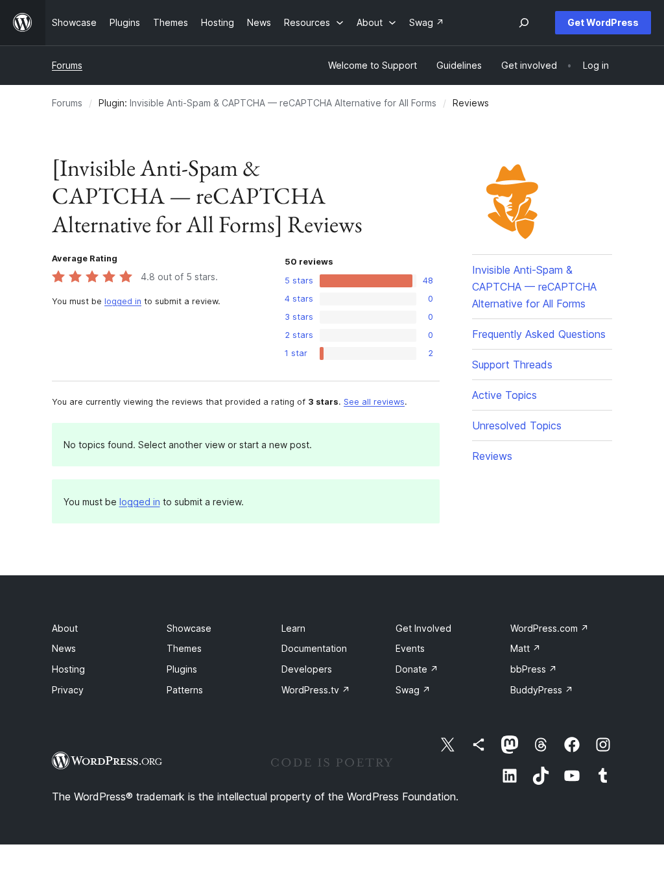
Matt (525, 648)
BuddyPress (541, 689)
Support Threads (512, 364)
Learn (293, 628)
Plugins (182, 669)
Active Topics (504, 395)
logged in (122, 301)
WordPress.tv (315, 689)
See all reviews (374, 402)
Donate (417, 669)
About (65, 628)
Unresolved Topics (517, 425)
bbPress (533, 669)
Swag (413, 689)
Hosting (68, 669)
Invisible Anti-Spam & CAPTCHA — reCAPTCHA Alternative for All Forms (283, 102)
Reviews (492, 455)
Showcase (189, 628)
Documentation (314, 648)
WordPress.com (549, 628)
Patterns (185, 689)
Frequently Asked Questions (539, 334)
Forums (67, 65)
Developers (306, 669)
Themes (184, 648)
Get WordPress (603, 22)
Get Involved (423, 628)
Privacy (68, 689)
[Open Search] (524, 22)
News (64, 648)
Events (410, 648)
